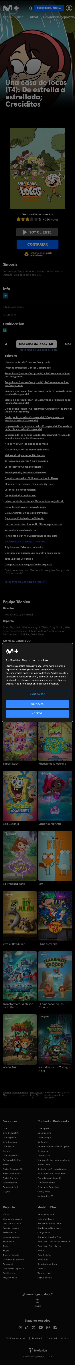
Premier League (11, 1228)
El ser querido (44, 1128)
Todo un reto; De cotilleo (19, 558)
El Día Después (10, 1232)
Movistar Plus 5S (45, 1196)
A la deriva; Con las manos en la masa (26, 443)
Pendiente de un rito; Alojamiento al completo (31, 535)
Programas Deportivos (48, 1187)
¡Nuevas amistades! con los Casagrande (27, 362)
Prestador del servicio (16, 1338)
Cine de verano (10, 1155)
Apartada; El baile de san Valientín (24, 518)
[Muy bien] (36, 219)
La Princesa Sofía (14, 883)
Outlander (43, 1142)
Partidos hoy (9, 1273)
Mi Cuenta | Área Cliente (50, 1223)
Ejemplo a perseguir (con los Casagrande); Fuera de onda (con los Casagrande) (37, 401)
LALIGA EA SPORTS (12, 1223)
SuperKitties (11, 763)
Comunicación (45, 1277)
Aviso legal (37, 1338)
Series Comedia (10, 1178)
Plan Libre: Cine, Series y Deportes (54, 1241)
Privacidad (51, 1338)
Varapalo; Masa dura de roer (21, 530)
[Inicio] (11, 8)
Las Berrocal (44, 1155)
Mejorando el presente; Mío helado (25, 455)
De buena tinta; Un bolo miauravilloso (26, 512)
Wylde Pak (9, 1067)
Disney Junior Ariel (50, 823)
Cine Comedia (10, 1142)
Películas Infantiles (12, 1160)
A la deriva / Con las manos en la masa (27, 449)
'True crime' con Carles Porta (52, 1173)
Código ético (44, 1232)
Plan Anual (43, 1259)
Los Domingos (44, 1137)
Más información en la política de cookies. (37, 683)
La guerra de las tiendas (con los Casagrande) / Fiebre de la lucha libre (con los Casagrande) (37, 436)
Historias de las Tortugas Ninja (54, 1069)
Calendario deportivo (59, 17)
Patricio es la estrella (52, 763)
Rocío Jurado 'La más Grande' (52, 1169)
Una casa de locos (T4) (36, 344)
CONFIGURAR (37, 694)
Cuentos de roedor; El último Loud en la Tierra (31, 478)
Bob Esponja (11, 823)
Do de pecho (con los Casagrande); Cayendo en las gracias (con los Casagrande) (38, 410)
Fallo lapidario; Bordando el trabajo (25, 472)
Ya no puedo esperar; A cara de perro (26, 460)
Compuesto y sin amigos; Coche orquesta (28, 564)
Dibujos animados (46, 1182)
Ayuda (38, 1306)
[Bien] (32, 219)
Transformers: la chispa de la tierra (18, 1005)
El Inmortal (43, 1151)
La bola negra (44, 1133)
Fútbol (33, 17)
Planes (41, 1250)
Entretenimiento (11, 1187)
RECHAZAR (37, 703)
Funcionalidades (46, 1219)
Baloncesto (8, 1241)
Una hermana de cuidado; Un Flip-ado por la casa (33, 524)
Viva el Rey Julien (14, 944)
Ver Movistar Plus (46, 1214)
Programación (10, 1277)
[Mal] (23, 219)
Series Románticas (12, 1173)
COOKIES (65, 1338)
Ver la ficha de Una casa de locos (38, 349)
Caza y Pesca (44, 1191)
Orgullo (6, 1191)
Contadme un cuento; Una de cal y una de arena (32, 552)
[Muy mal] (19, 219)
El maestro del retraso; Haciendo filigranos (29, 484)
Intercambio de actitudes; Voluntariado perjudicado (34, 501)
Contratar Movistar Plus (49, 1237)
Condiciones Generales (49, 1228)
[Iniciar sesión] (69, 8)
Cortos (6, 1151)
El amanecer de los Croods (50, 1005)
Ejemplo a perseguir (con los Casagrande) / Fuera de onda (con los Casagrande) (38, 392)
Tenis (5, 1246)
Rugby (6, 1250)
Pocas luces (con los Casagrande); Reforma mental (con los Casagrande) (37, 384)
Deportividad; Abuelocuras (20, 495)
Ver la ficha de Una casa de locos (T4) (26, 581)
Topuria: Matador (11, 1255)
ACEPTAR (37, 713)
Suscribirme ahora (49, 8)
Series (7, 17)
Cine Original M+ (11, 1133)
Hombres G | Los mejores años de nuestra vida (54, 1162)
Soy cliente (40, 232)
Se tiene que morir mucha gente (53, 1146)
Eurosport (8, 1264)
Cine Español (9, 1137)
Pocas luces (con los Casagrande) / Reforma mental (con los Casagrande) (37, 375)
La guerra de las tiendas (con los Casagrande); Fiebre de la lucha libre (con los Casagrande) (38, 428)
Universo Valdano (11, 1237)
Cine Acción (9, 1146)
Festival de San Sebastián (50, 1178)
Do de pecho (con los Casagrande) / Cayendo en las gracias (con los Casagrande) (34, 419)
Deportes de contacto (13, 1259)
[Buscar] (30, 8)
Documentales (10, 1182)
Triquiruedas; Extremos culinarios (24, 547)
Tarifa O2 (42, 1268)
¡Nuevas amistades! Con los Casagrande (28, 367)
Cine (20, 17)
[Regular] (27, 219)
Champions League (12, 1219)
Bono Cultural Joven (48, 1264)
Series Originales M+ (13, 1169)
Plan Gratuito (44, 1255)
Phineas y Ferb (47, 944)
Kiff (40, 883)
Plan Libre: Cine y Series (49, 1246)
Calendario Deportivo (13, 1268)
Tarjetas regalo (45, 1273)
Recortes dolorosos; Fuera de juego (25, 507)
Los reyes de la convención (20, 489)
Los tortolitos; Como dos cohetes (24, 466)
